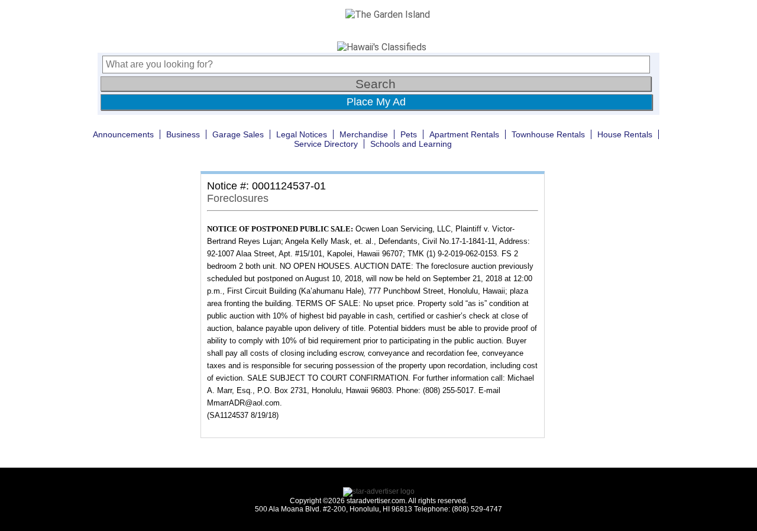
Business (183, 134)
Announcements (123, 134)
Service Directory (326, 144)
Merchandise (363, 134)
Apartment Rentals (464, 134)
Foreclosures (237, 198)
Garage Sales (238, 134)
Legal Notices (301, 134)
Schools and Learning (411, 144)
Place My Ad (376, 102)
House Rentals (624, 134)
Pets (408, 134)
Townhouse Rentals (548, 134)
